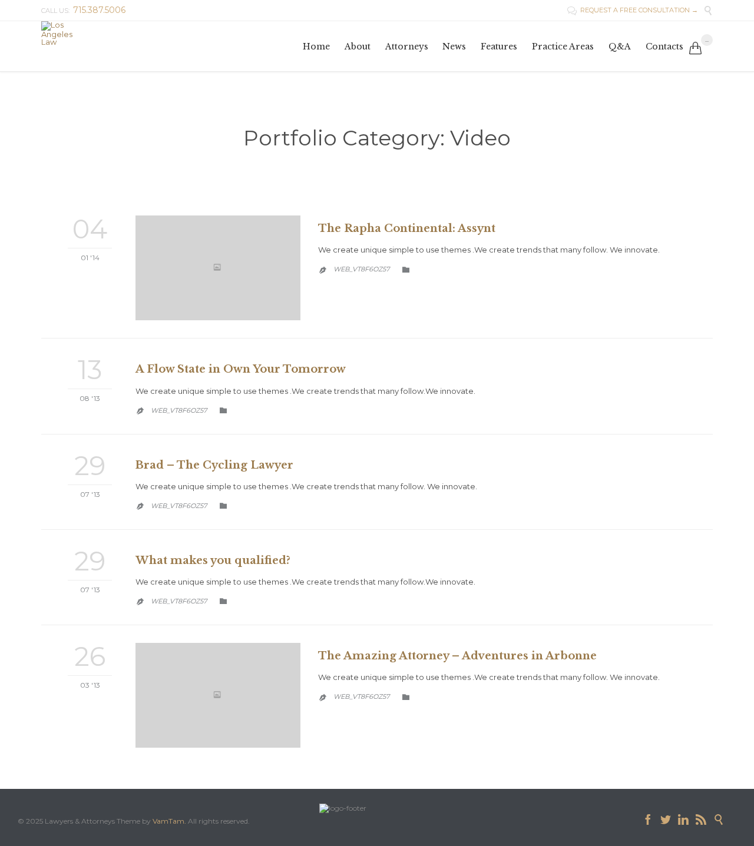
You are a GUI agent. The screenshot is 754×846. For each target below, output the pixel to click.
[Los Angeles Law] (56, 33)
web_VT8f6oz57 (361, 269)
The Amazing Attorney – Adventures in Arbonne (457, 655)
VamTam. (169, 821)
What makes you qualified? (212, 560)
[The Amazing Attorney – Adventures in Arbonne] (217, 695)
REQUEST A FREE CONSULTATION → (632, 10)
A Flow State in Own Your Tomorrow (240, 369)
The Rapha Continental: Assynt (406, 228)
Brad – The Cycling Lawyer (214, 465)
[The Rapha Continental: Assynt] (217, 267)
